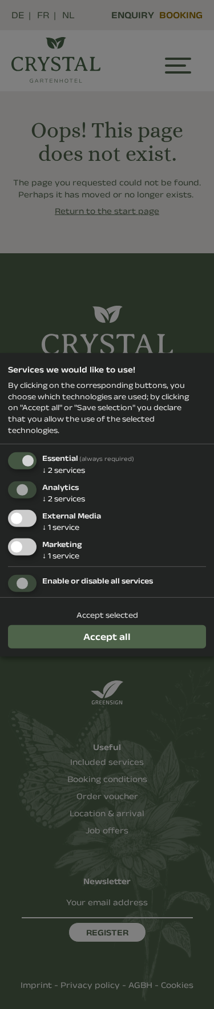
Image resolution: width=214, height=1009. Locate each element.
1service (60, 527)
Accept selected (107, 614)
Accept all (107, 636)
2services (63, 470)
